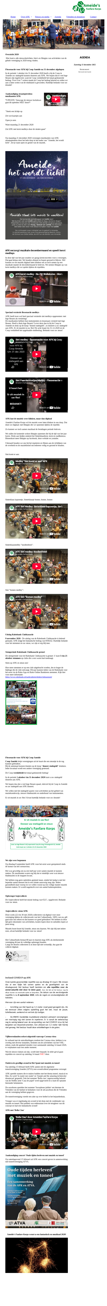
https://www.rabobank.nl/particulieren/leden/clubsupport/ (28, 677)
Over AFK (25, 17)
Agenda (58, 17)
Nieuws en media (42, 17)
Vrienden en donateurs (75, 17)
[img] (53, 7)
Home (13, 17)
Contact (93, 17)
